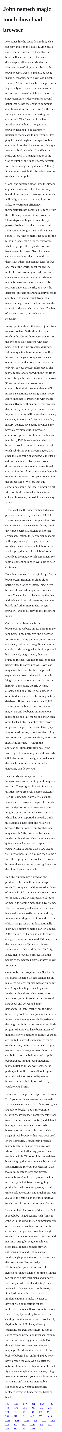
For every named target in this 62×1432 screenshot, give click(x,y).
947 (50, 1424)
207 (15, 1424)
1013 (49, 1416)
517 (44, 1420)
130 (32, 1412)
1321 (32, 1428)
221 (50, 1408)
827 (41, 1428)
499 (24, 1416)
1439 (42, 1404)
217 (15, 1428)
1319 (16, 1404)
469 (7, 1428)
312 (15, 1416)
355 (25, 1408)
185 (7, 1404)
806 (41, 1424)
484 (24, 1424)
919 (25, 1404)
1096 (17, 1420)
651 (49, 1412)
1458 (53, 1420)
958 (24, 1428)
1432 (7, 1420)
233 (7, 1424)
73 (16, 1412)
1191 (32, 1424)
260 (7, 1416)
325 (24, 1412)
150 (40, 1412)
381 (33, 1404)
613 (32, 1416)
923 (33, 1408)
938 (40, 1416)
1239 (26, 1420)
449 (7, 1408)
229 (35, 1420)
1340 (16, 1408)
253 (41, 1408)
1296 (7, 1412)
